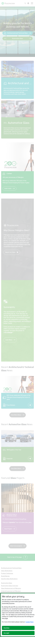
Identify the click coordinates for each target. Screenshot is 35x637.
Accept (6, 633)
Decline (6, 628)
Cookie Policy (29, 622)
